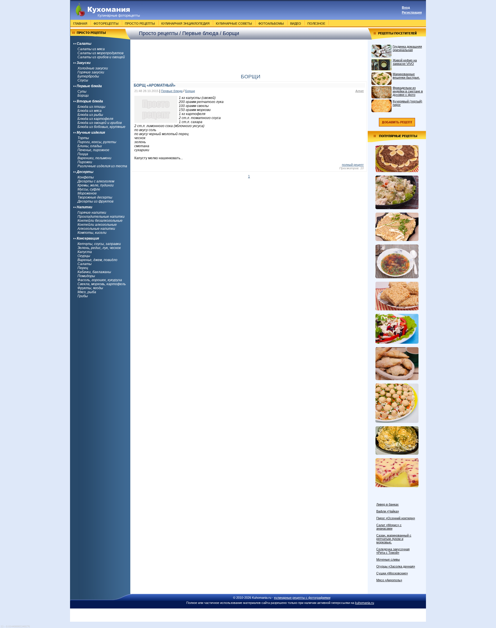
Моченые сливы (388, 559)
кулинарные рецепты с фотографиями (302, 597)
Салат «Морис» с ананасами (389, 526)
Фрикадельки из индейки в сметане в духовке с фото (408, 91)
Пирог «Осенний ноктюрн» (395, 518)
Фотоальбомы (271, 23)
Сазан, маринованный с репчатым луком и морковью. (393, 539)
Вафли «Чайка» (387, 511)
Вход (406, 7)
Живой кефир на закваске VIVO (405, 62)
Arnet (359, 91)
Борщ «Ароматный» (154, 85)
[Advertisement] (249, 54)
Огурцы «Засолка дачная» (395, 566)
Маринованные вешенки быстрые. (406, 75)
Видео (295, 23)
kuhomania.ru (364, 602)
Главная (80, 23)
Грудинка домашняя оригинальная (407, 48)
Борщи (190, 91)
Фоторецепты (106, 23)
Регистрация (412, 12)
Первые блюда (172, 91)
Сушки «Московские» (392, 573)
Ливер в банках (387, 504)
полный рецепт (353, 164)
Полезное (316, 23)
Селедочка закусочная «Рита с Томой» (393, 550)
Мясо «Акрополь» (389, 580)
